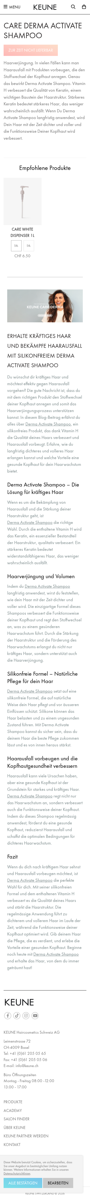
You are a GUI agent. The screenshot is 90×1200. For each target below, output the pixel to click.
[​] (7, 1015)
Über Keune (14, 1127)
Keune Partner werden (26, 1136)
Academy (13, 1110)
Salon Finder (17, 1119)
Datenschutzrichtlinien (17, 1174)
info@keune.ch (27, 1065)
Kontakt (12, 1144)
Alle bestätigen (22, 1183)
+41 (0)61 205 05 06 (29, 1059)
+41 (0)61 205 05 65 (28, 1053)
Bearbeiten (58, 1183)
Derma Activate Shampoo (48, 424)
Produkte (13, 1101)
